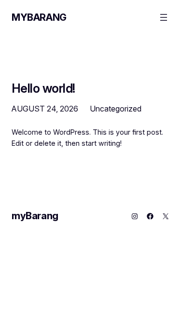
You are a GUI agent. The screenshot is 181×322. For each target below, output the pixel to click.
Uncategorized (115, 108)
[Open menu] (163, 17)
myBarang (39, 17)
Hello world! (43, 88)
